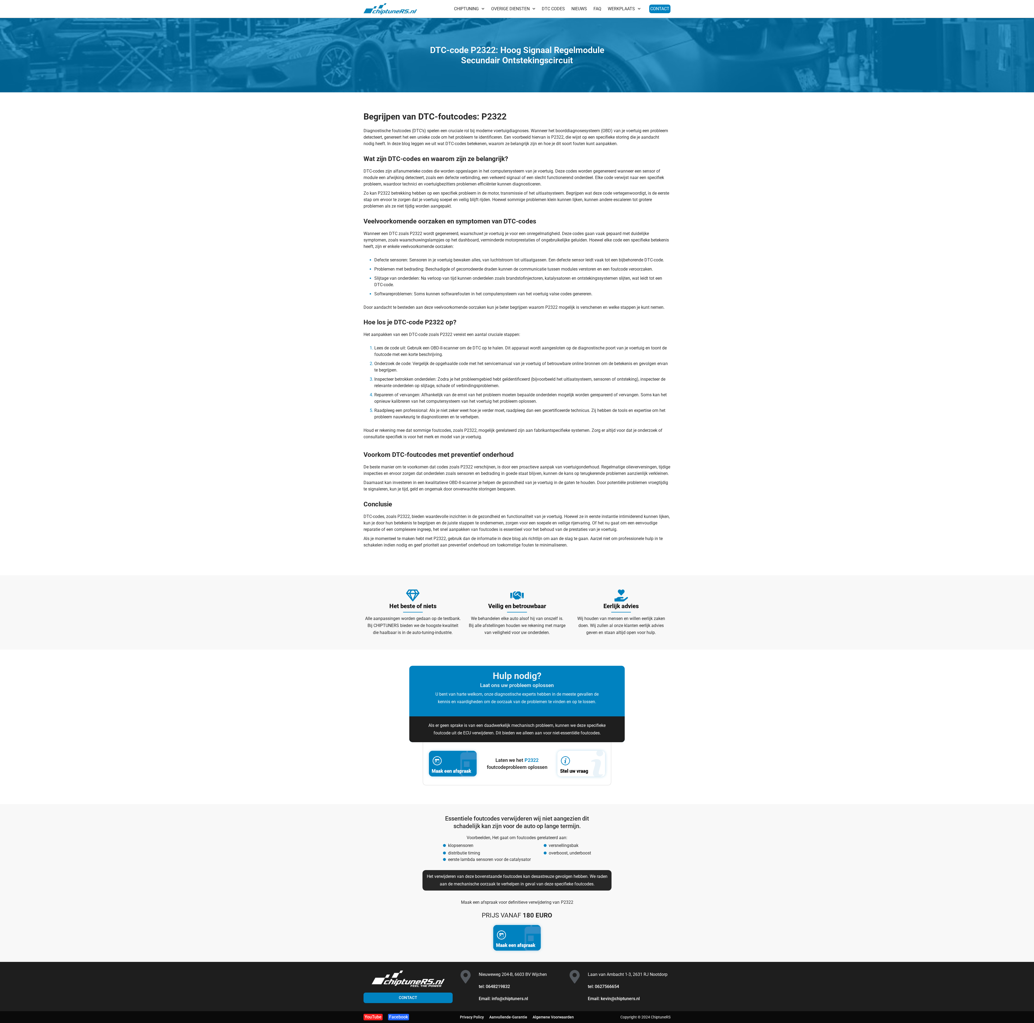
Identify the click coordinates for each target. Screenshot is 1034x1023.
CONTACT (659, 8)
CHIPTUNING (466, 8)
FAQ (597, 8)
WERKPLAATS (621, 8)
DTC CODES (553, 8)
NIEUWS (579, 8)
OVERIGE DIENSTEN (510, 8)
